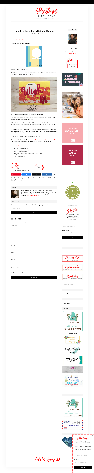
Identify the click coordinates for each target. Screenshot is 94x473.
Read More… (37, 195)
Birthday (20, 178)
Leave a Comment (38, 33)
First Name (65, 224)
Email (13, 252)
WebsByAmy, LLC (66, 464)
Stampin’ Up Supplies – (16, 145)
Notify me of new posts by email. (18, 273)
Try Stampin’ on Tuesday (20, 40)
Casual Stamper (43, 178)
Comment (14, 225)
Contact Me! (72, 53)
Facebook (53, 140)
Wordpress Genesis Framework (49, 464)
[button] (72, 23)
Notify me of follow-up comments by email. (21, 267)
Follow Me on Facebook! (69, 248)
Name (13, 245)
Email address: (66, 230)
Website (13, 259)
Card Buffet (27, 178)
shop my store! (30, 195)
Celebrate (50, 178)
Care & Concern (34, 178)
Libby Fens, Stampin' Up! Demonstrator (47, 14)
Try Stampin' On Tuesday (23, 180)
